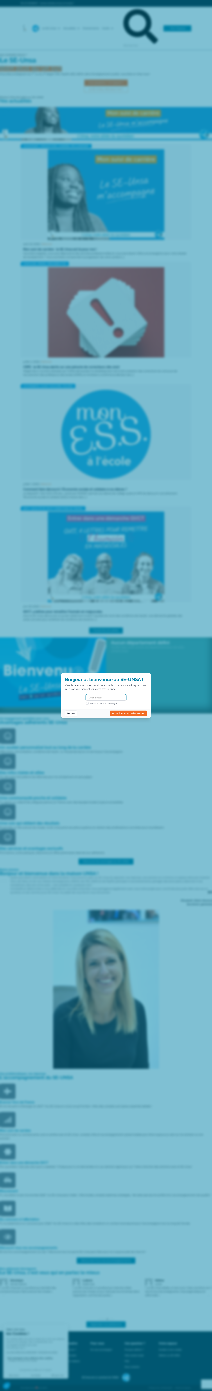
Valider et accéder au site (130, 713)
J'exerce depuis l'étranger (103, 703)
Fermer (71, 713)
